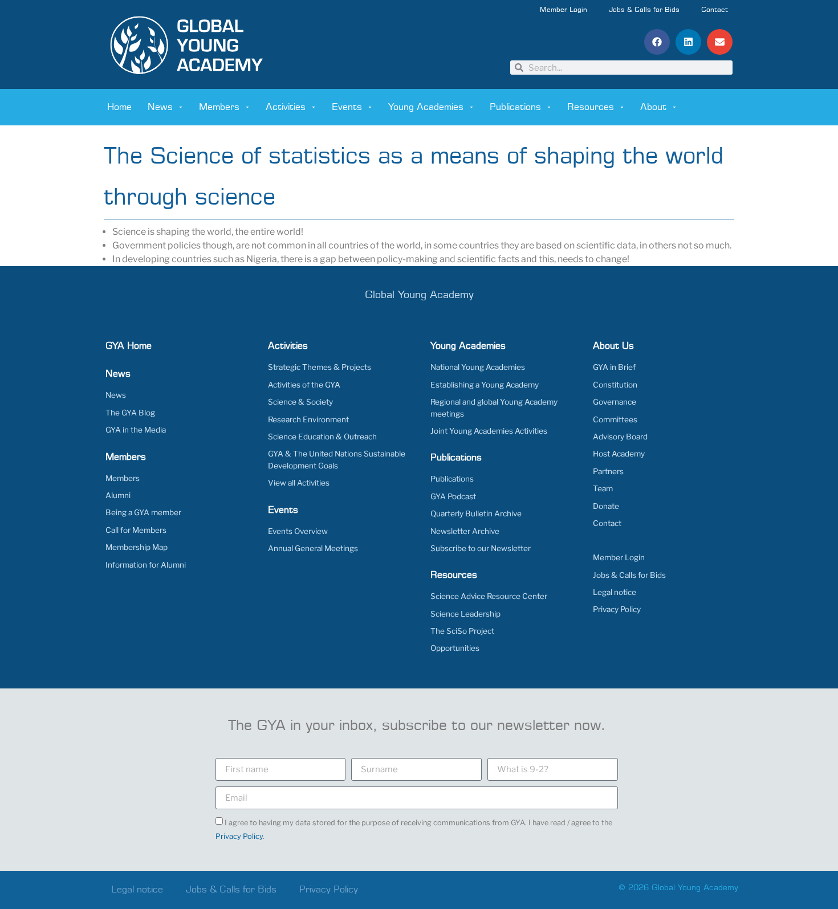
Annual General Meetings (313, 548)
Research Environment (308, 419)
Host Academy (619, 453)
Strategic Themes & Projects (319, 367)
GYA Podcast (453, 496)
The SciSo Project (462, 630)
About (653, 107)
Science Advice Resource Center (488, 596)
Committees (615, 419)
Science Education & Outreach (322, 436)
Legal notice (614, 592)
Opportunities (454, 648)
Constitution (615, 384)
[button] (657, 42)
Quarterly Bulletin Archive (476, 513)
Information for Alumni (145, 564)
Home (119, 107)
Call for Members (135, 530)
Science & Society (300, 401)
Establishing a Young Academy (484, 384)
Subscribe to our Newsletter (480, 548)
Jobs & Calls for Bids (644, 10)
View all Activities (298, 482)
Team (603, 488)
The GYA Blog (130, 412)
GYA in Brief (614, 367)
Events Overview (298, 531)
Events (347, 107)
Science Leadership (465, 613)
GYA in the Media (135, 429)
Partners (608, 471)
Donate (606, 506)
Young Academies (425, 107)
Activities (286, 107)
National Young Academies (477, 367)
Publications (515, 107)
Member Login (563, 10)
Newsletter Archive (464, 531)
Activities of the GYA (304, 384)
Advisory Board (620, 436)
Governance (614, 401)
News (160, 107)
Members (219, 107)
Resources (590, 107)
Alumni (118, 495)
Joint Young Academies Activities (488, 430)
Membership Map (136, 547)
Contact (714, 10)
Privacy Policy (617, 609)
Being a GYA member (143, 512)
